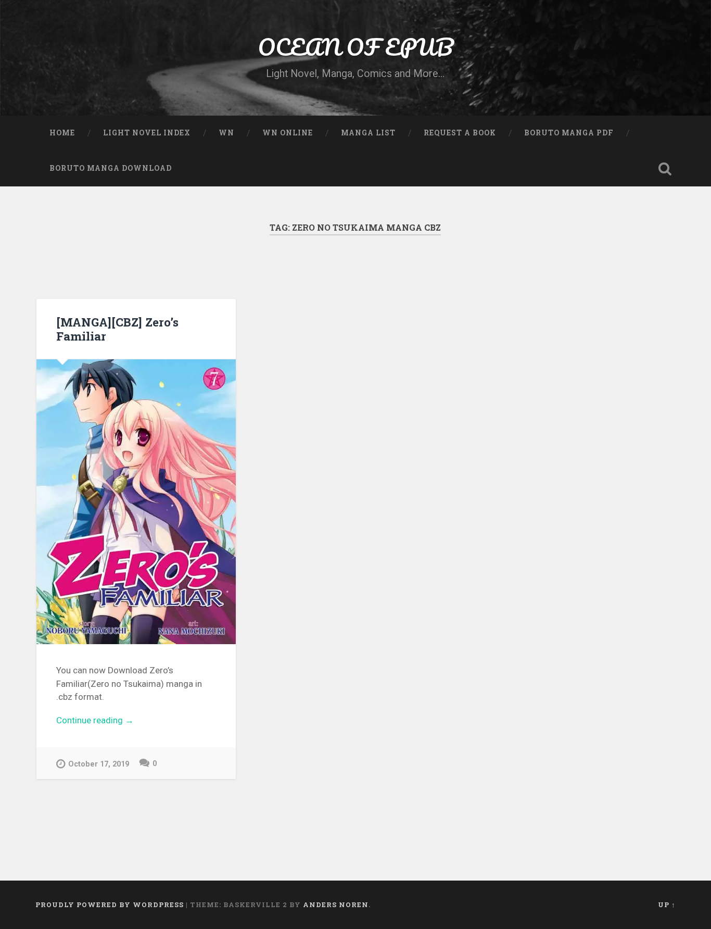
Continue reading (133, 721)
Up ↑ (667, 904)
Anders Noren (336, 904)
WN (226, 132)
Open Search (665, 168)
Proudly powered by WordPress (109, 904)
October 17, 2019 (98, 764)
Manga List (368, 132)
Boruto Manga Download (110, 168)
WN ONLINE (287, 132)
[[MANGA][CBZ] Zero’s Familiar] (136, 501)
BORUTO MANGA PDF (569, 132)
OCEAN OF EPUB (355, 46)
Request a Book (460, 132)
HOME (62, 132)
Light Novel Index (147, 132)
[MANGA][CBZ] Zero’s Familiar (117, 329)
